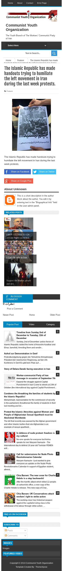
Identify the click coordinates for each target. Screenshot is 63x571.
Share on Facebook (20, 171)
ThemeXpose (41, 567)
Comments (12, 535)
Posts (10, 530)
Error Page (42, 3)
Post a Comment (15, 309)
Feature (10, 91)
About (19, 3)
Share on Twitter (46, 171)
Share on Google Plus (21, 181)
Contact (29, 3)
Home (10, 3)
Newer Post (8, 315)
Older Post (55, 315)
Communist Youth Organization (39, 563)
